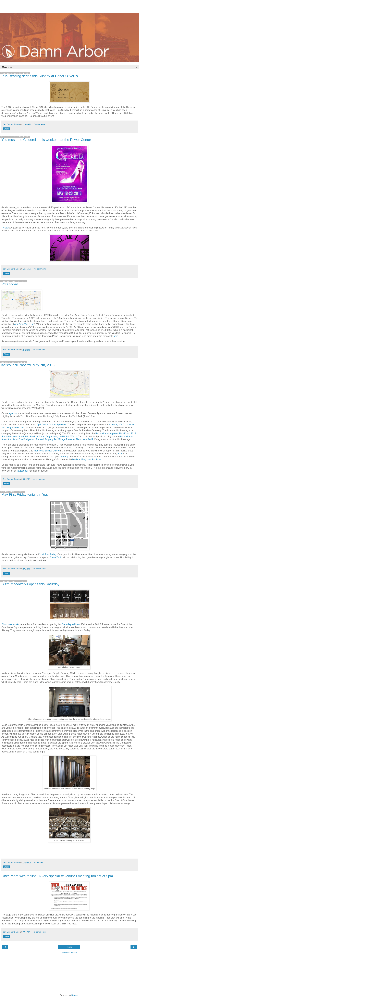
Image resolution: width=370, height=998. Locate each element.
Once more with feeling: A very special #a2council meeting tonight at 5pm (57, 876)
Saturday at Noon (71, 624)
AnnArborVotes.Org (24, 324)
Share (6, 129)
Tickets (5, 227)
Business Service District (47, 450)
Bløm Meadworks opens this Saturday (30, 584)
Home (69, 947)
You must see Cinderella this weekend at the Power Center (46, 140)
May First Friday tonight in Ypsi (25, 494)
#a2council (22, 471)
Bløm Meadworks (10, 624)
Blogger (74, 995)
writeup (64, 456)
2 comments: (40, 124)
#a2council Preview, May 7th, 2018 (27, 365)
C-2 (120, 453)
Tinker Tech (55, 557)
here (115, 336)
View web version (69, 952)
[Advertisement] (69, 8)
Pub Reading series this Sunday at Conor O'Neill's (39, 76)
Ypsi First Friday (47, 554)
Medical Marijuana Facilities (86, 459)
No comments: (40, 269)
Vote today (9, 284)
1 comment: (39, 862)
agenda (13, 413)
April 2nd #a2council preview (51, 424)
